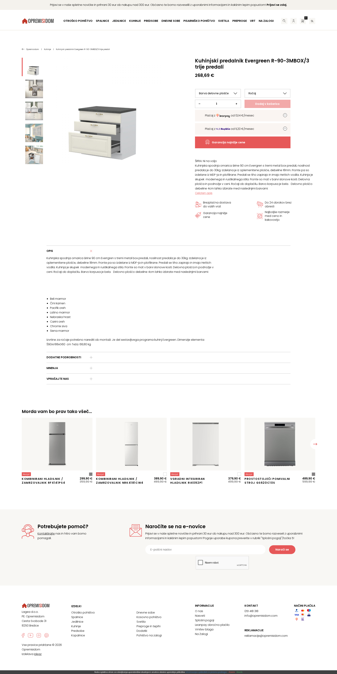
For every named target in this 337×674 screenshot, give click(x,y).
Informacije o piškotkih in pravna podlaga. (206, 672)
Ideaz (38, 654)
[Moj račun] (293, 21)
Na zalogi (266, 21)
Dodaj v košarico (267, 104)
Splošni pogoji (204, 620)
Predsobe (151, 21)
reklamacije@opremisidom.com (266, 636)
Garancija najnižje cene (228, 142)
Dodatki (142, 631)
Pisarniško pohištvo (199, 21)
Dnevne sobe (170, 21)
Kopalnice (78, 635)
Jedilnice (119, 21)
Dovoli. (240, 672)
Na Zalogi (201, 634)
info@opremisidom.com (261, 616)
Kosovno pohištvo (149, 617)
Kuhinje (135, 21)
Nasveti (200, 616)
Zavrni (232, 672)
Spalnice (102, 21)
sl (312, 21)
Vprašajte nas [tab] (58, 379)
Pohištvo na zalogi (149, 635)
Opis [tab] (50, 251)
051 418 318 (251, 611)
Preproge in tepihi (148, 626)
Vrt (252, 21)
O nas (199, 611)
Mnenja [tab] (52, 368)
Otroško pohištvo (77, 21)
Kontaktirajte (46, 534)
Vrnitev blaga (204, 629)
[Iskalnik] (284, 21)
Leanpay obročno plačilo (212, 625)
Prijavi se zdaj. (277, 5)
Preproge (239, 21)
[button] (315, 444)
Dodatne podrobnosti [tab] (64, 357)
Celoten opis (203, 193)
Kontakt (251, 605)
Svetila (223, 21)
